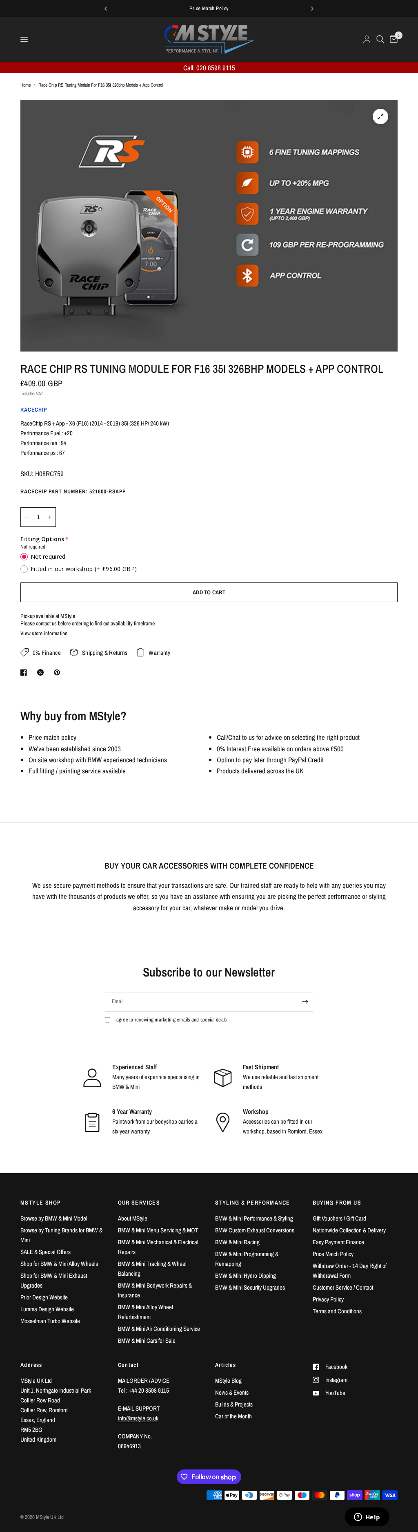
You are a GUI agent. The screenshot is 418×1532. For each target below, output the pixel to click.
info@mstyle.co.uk (138, 1418)
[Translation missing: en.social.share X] (42, 672)
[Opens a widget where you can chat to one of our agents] (367, 1517)
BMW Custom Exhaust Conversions (254, 1230)
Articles (225, 1365)
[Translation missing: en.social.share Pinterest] (59, 672)
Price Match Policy (333, 1254)
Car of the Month (233, 1416)
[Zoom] (380, 116)
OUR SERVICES (139, 1202)
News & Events (232, 1392)
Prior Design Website (44, 1297)
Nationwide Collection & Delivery (349, 1230)
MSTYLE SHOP (40, 1202)
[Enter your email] (305, 1002)
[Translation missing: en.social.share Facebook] (25, 672)
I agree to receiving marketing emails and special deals (170, 1019)
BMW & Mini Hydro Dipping (245, 1275)
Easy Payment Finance (338, 1242)
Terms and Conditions (337, 1311)
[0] (392, 39)
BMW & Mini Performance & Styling (254, 1218)
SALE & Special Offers (45, 1252)
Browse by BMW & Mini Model (53, 1218)
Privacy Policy (328, 1299)
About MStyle (132, 1218)
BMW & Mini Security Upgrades (250, 1287)
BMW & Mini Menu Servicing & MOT (158, 1230)
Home (25, 85)
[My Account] (367, 39)
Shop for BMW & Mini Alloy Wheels (59, 1263)
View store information (44, 633)
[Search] (380, 39)
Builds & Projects (234, 1404)
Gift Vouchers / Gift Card (339, 1218)
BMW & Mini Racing (237, 1242)
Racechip (33, 409)
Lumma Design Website (47, 1309)
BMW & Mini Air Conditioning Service (159, 1328)
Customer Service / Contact (343, 1287)
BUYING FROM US (337, 1202)
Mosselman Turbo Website (50, 1321)
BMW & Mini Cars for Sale (147, 1340)
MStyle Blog (228, 1380)
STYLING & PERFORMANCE (252, 1202)
